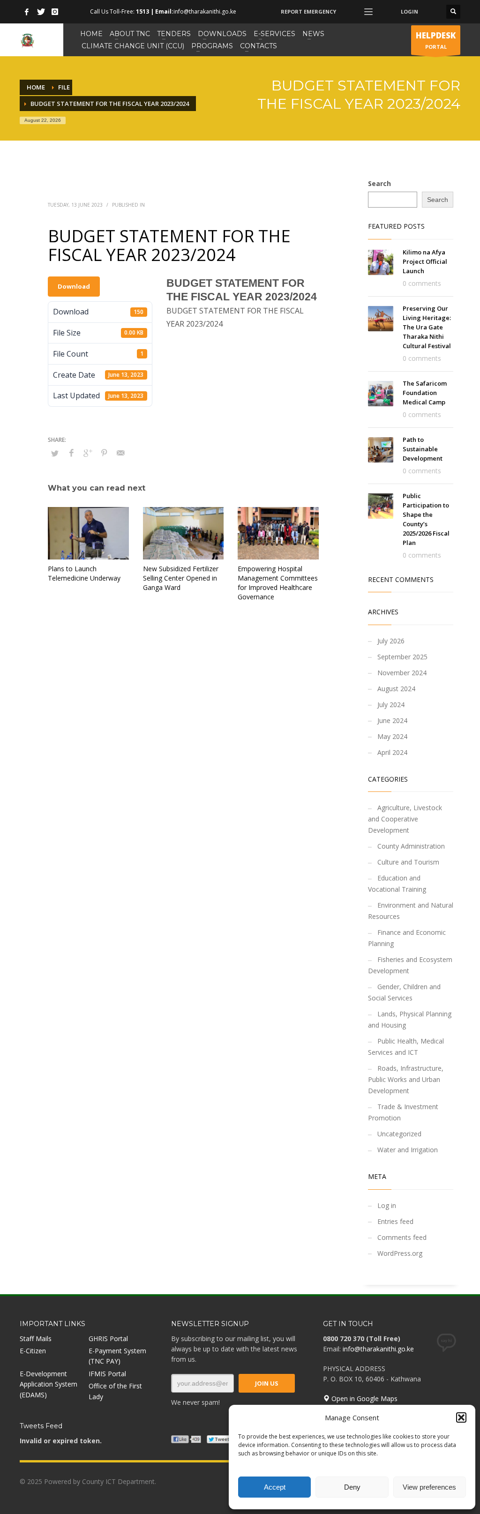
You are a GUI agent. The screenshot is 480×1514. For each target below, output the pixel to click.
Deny (352, 1487)
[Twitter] (41, 12)
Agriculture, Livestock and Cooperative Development (405, 819)
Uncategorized (399, 1133)
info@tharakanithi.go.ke (378, 1348)
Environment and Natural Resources (410, 911)
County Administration (411, 846)
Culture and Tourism (408, 862)
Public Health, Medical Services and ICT (406, 1047)
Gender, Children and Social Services (404, 992)
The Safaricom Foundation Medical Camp (425, 392)
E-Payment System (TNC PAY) (117, 1355)
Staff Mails (36, 1338)
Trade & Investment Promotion (403, 1112)
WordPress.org (399, 1253)
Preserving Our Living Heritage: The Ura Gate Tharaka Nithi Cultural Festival (427, 327)
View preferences (429, 1487)
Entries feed (395, 1221)
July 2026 (391, 640)
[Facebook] (27, 12)
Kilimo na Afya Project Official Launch (425, 261)
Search (379, 183)
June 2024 (392, 720)
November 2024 (402, 672)
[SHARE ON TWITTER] (55, 453)
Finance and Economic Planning (407, 938)
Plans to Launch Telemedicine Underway (84, 573)
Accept (274, 1487)
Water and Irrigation (407, 1149)
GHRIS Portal (108, 1338)
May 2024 (392, 736)
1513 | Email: (154, 11)
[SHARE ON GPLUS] (88, 453)
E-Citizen (33, 1350)
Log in (386, 1205)
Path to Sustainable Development (422, 448)
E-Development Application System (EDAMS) (48, 1384)
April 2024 (392, 752)
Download (74, 286)
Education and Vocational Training (397, 883)
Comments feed (402, 1237)
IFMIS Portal (107, 1373)
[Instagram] (55, 12)
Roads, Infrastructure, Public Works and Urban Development (405, 1079)
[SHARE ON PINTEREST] (104, 453)
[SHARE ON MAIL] (120, 453)
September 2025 (402, 656)
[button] (461, 1417)
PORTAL (436, 40)
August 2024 (396, 688)
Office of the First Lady (115, 1391)
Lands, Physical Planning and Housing (409, 1019)
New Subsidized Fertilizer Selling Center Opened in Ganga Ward (180, 578)
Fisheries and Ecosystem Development (410, 965)
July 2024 (391, 704)
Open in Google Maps (364, 1398)
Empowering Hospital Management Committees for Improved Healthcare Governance (278, 582)
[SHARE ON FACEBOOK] (71, 453)
